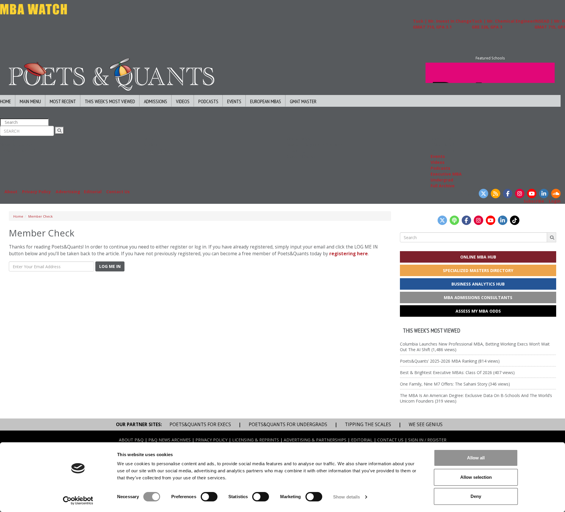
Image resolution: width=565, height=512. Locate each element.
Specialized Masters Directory (478, 270)
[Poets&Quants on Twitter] (483, 193)
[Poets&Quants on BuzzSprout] (454, 220)
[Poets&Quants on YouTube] (531, 193)
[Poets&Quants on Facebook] (507, 193)
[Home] (111, 73)
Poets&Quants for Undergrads (288, 424)
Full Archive (443, 186)
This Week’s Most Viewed (110, 101)
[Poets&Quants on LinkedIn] (544, 193)
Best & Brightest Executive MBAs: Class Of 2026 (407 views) (457, 372)
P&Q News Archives (169, 440)
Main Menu (30, 101)
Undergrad (442, 180)
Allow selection (476, 477)
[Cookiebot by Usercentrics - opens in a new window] (78, 500)
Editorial (93, 191)
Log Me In (110, 266)
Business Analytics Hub (478, 284)
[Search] (59, 130)
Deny (476, 496)
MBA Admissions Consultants (478, 297)
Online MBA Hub (478, 257)
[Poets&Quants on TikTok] (514, 220)
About (10, 191)
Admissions (155, 101)
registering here (348, 254)
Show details (346, 496)
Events (234, 101)
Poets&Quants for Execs (200, 424)
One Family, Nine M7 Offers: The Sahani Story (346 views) (455, 384)
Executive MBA (446, 174)
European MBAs (265, 101)
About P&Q (131, 440)
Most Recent (63, 101)
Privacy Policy (36, 191)
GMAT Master (303, 101)
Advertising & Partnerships (315, 440)
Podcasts (208, 101)
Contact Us (118, 191)
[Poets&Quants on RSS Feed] (495, 193)
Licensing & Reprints (255, 440)
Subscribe (534, 201)
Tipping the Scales (368, 424)
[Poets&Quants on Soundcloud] (556, 193)
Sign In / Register (427, 440)
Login (555, 201)
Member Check (40, 216)
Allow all (476, 457)
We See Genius (426, 424)
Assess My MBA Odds (478, 311)
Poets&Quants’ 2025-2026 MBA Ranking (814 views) (450, 361)
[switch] (209, 496)
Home (18, 216)
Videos (183, 101)
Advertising (68, 191)
